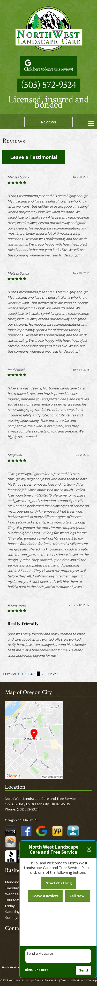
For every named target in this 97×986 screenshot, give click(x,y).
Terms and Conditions (73, 980)
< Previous (11, 674)
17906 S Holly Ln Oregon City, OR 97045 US (37, 804)
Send (83, 970)
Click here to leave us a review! (48, 69)
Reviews (48, 121)
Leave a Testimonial (33, 157)
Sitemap (92, 980)
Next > (53, 674)
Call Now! (77, 895)
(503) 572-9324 (48, 85)
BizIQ (29, 970)
